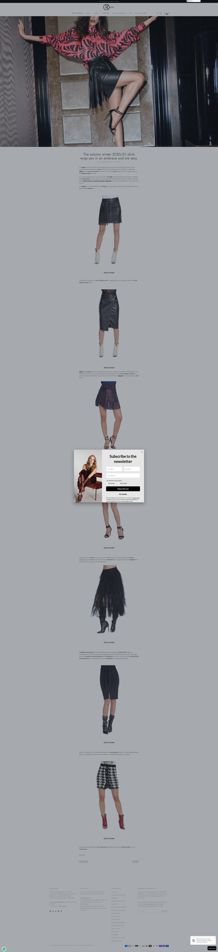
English (191, 1)
